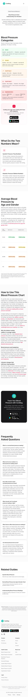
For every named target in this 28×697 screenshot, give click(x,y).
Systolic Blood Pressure (6, 663)
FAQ (16, 652)
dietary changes (16, 372)
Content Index (18, 654)
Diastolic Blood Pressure (6, 666)
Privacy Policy (4, 677)
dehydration (10, 319)
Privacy (9, 694)
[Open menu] (23, 3)
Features (3, 640)
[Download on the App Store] (14, 117)
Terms (14, 694)
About (16, 640)
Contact (17, 645)
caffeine (16, 317)
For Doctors (3, 643)
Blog (16, 643)
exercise (21, 317)
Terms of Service (4, 679)
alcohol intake (22, 374)
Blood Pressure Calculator (6, 654)
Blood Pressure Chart (5, 652)
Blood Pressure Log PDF (6, 668)
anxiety (3, 319)
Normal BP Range (5, 661)
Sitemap (18, 694)
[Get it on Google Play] (14, 121)
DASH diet (10, 370)
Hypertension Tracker (5, 670)
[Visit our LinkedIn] (2, 634)
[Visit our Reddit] (4, 634)
